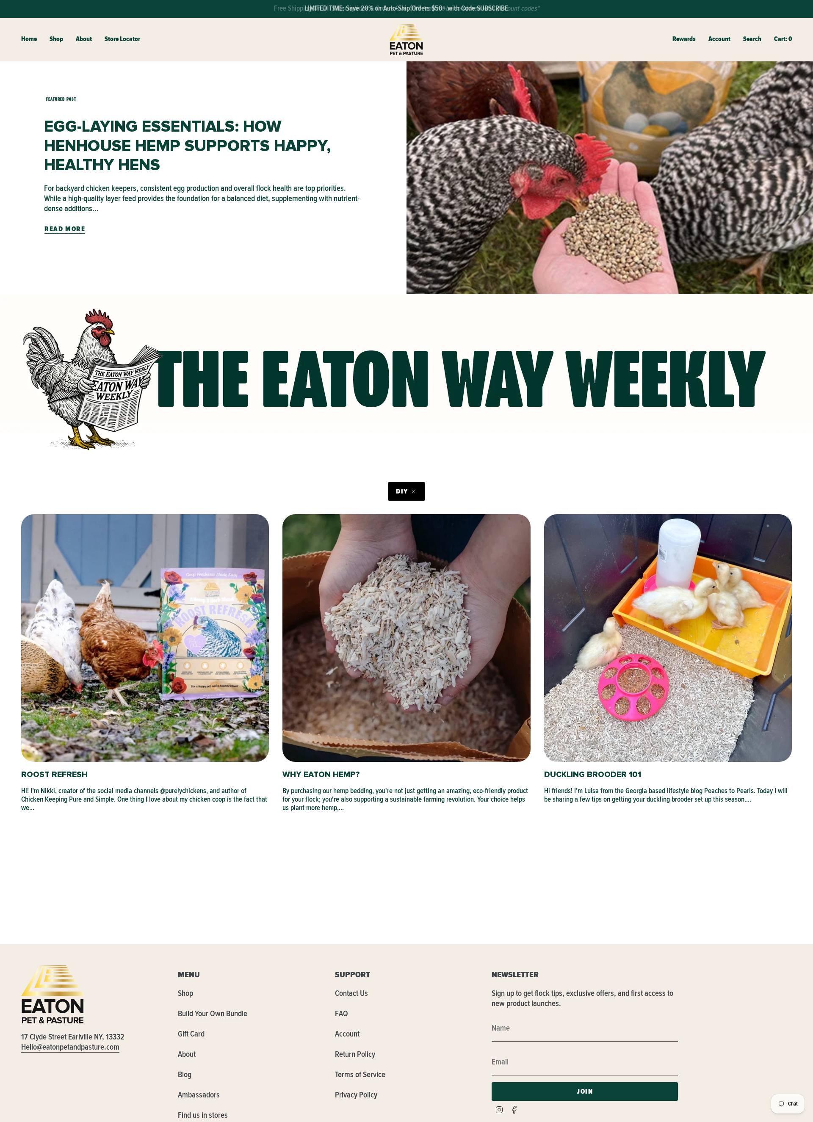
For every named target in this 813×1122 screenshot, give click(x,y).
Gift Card (191, 1034)
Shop (185, 993)
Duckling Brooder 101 (592, 775)
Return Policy (355, 1054)
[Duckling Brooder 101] (668, 638)
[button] (56, 39)
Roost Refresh (54, 775)
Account (347, 1034)
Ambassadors (199, 1095)
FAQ (341, 1014)
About (187, 1054)
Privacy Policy (356, 1095)
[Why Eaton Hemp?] (406, 638)
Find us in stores (203, 1115)
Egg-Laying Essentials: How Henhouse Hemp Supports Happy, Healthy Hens (187, 146)
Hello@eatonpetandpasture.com (70, 1047)
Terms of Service (360, 1075)
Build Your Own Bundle (212, 1014)
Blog (184, 1075)
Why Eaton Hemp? (321, 775)
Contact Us (351, 993)
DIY (402, 491)
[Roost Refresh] (145, 638)
